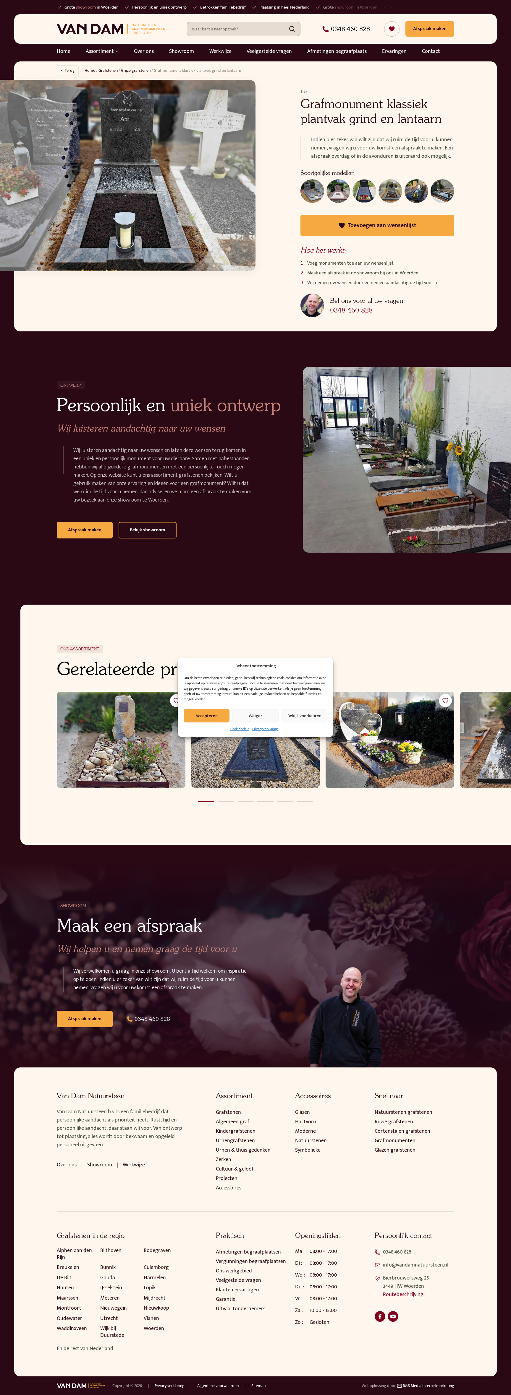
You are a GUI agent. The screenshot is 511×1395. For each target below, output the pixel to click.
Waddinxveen (72, 1328)
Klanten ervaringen (237, 1289)
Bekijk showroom (147, 530)
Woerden (154, 1328)
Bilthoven (111, 1250)
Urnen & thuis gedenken (243, 1150)
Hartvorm (306, 1121)
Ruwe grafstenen (394, 1121)
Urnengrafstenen (235, 1140)
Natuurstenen (311, 1140)
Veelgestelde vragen (269, 51)
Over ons (144, 51)
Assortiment (100, 51)
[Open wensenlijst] (392, 29)
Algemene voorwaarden (218, 1386)
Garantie (225, 1299)
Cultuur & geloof (234, 1169)
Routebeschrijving (403, 1294)
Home (63, 51)
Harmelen (155, 1277)
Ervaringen (394, 51)
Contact (431, 51)
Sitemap (258, 1386)
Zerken (223, 1159)
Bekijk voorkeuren (304, 715)
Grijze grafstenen (136, 70)
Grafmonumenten (395, 1140)
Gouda (107, 1277)
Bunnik (108, 1267)
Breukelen (68, 1267)
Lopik (150, 1287)
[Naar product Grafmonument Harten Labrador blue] (390, 740)
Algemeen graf (232, 1121)
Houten (65, 1287)
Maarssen (67, 1298)
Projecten (226, 1178)
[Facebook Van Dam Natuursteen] (380, 1316)
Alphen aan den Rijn (74, 1254)
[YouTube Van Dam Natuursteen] (393, 1316)
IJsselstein (111, 1287)
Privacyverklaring (265, 729)
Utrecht (109, 1318)
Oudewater (69, 1318)
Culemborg (156, 1267)
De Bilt (64, 1277)
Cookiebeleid (239, 729)
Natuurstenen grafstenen (403, 1112)
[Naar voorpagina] (111, 29)
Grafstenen (108, 70)
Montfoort (69, 1308)
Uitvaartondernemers (240, 1308)
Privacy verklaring (170, 1386)
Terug (70, 70)
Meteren (110, 1298)
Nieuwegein (113, 1308)
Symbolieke (308, 1150)
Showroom (181, 51)
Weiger (255, 715)
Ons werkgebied (234, 1271)
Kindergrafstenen (236, 1131)
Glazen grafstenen (395, 1150)
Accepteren (206, 715)
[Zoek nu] (292, 29)
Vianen (151, 1318)
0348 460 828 (351, 310)
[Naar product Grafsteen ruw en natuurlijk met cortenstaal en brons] (121, 740)
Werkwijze (220, 51)
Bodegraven (157, 1250)
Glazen (302, 1112)
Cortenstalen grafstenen (402, 1131)
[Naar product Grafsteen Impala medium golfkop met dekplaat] (255, 740)
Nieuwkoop (156, 1308)
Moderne (305, 1131)
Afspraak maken (84, 530)
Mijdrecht (155, 1298)
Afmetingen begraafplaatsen (248, 1252)
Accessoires (228, 1188)
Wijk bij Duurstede (112, 1332)
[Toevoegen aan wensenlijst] (176, 700)
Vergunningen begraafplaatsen (251, 1261)
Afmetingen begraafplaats (337, 51)
